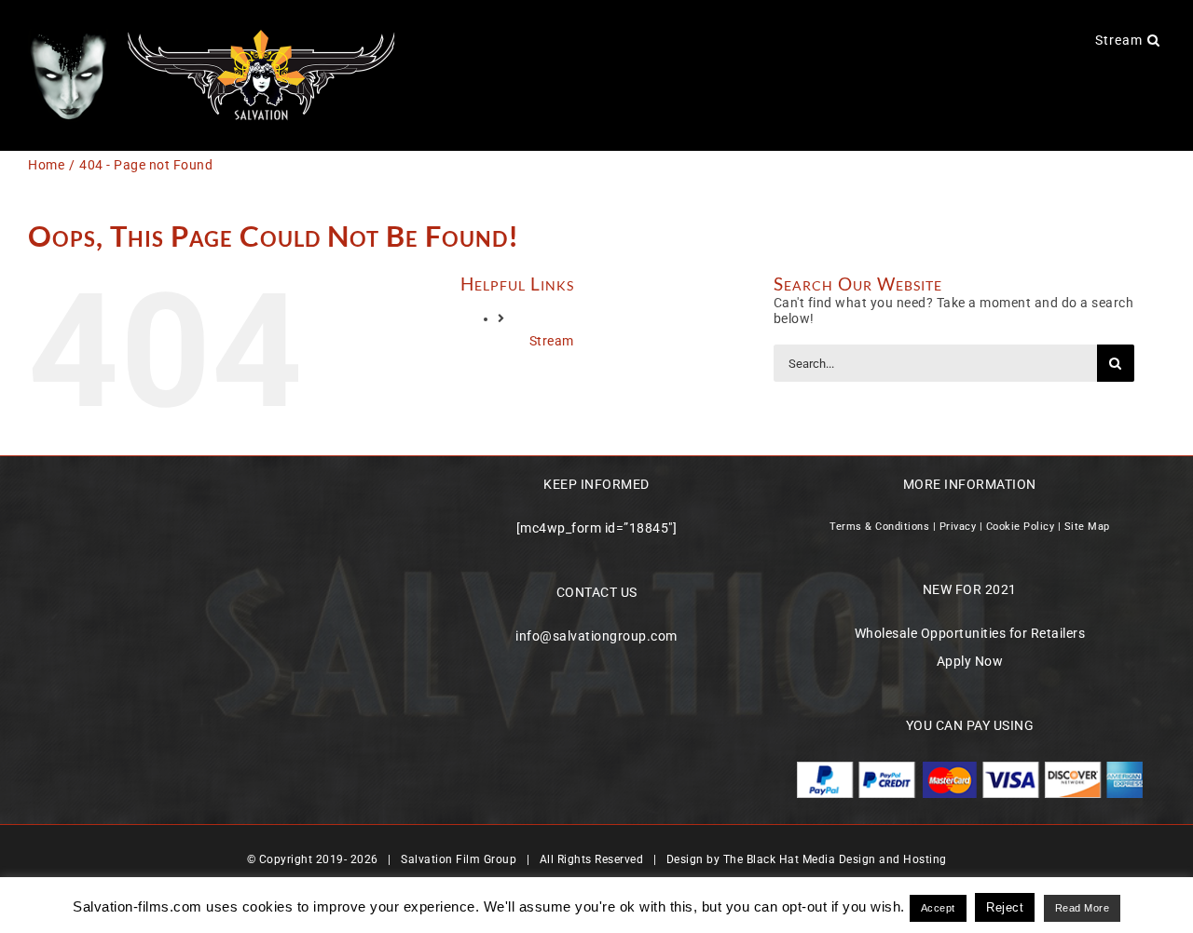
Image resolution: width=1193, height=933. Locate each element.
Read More (1082, 907)
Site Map (1087, 527)
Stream (551, 340)
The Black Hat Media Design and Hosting (835, 859)
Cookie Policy (1020, 527)
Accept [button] (938, 907)
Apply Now (970, 661)
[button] (1153, 39)
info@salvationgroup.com (596, 636)
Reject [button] (1004, 907)
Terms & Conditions (879, 527)
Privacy (958, 527)
